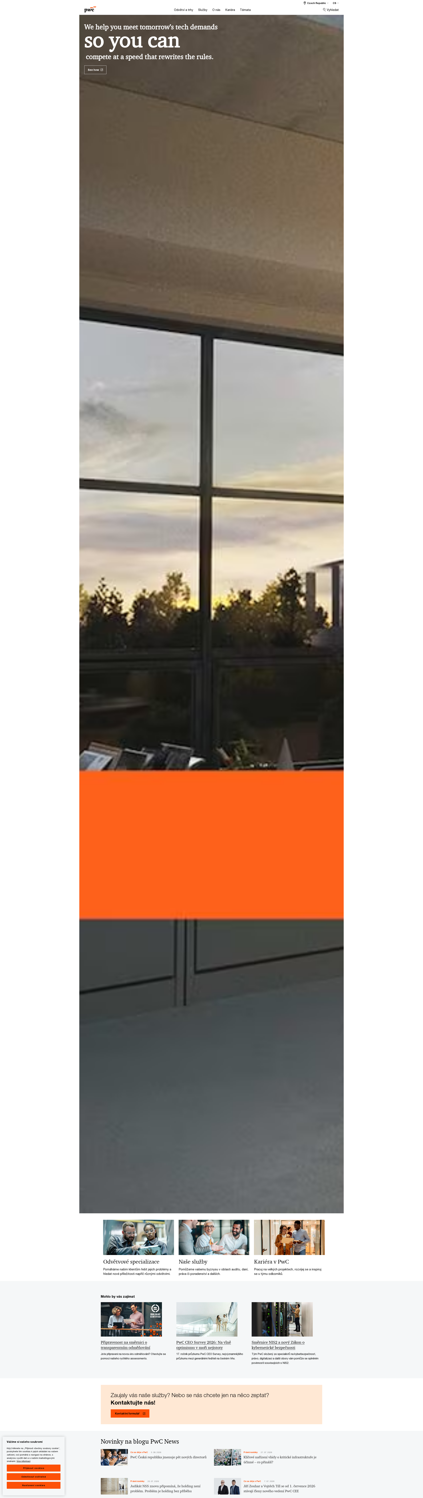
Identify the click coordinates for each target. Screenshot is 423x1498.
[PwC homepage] (90, 8)
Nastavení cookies (33, 1485)
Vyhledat (333, 10)
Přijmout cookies (33, 1468)
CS (334, 3)
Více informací (23, 1461)
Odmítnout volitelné (33, 1476)
